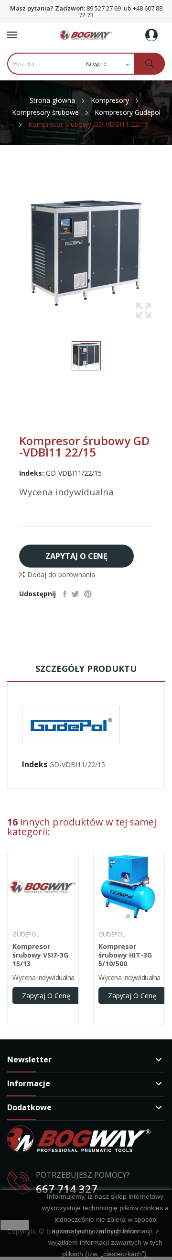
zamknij (14, 1225)
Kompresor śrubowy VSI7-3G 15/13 (40, 955)
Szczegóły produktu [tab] (86, 668)
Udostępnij (65, 594)
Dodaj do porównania (61, 574)
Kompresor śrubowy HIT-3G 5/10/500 (125, 955)
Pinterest (88, 594)
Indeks (34, 764)
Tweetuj (75, 594)
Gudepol (25, 934)
